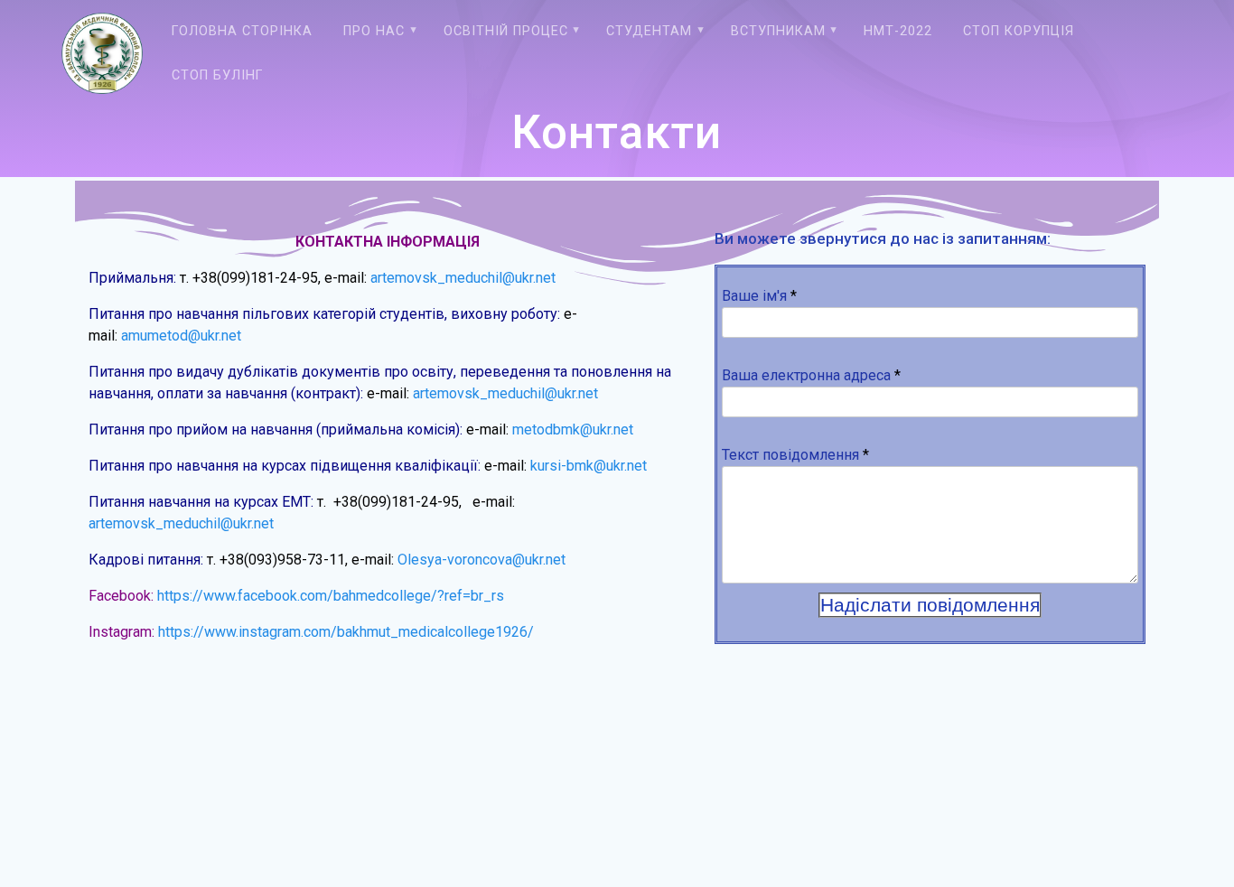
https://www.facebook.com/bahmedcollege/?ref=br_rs (330, 595)
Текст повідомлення (795, 454)
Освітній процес (506, 31)
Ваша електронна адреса (811, 375)
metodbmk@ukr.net (572, 429)
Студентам (649, 31)
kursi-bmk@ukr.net (588, 465)
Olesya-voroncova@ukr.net (481, 559)
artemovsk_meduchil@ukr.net (463, 277)
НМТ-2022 (898, 31)
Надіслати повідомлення (930, 604)
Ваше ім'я (759, 295)
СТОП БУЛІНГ (217, 75)
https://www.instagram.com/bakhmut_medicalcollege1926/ (346, 631)
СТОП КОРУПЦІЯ (1018, 31)
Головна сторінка (242, 31)
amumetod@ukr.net (181, 335)
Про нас (374, 31)
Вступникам (778, 31)
